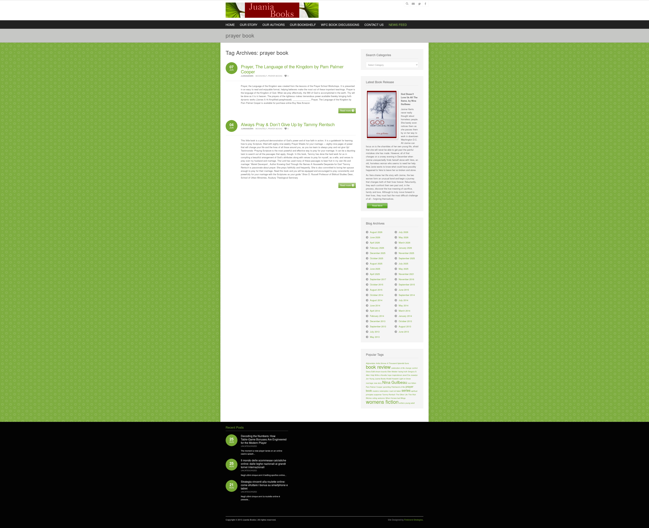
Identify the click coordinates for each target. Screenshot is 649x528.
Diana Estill (370, 371)
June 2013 (404, 331)
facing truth (402, 371)
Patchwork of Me (398, 387)
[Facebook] (425, 4)
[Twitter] (419, 4)
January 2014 (405, 316)
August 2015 (376, 289)
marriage (369, 383)
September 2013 (378, 326)
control (414, 368)
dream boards (381, 371)
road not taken (395, 391)
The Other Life (402, 394)
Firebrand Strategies (413, 519)
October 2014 (376, 295)
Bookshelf (261, 75)
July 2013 (374, 331)
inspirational (397, 375)
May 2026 (403, 237)
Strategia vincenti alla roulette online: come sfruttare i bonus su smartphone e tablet (264, 485)
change (408, 368)
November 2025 (406, 253)
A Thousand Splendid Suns (398, 363)
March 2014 (404, 310)
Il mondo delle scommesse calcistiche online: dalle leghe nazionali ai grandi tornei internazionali (263, 463)
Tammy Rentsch (388, 394)
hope (390, 375)
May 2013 (375, 336)
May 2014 (403, 305)
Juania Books (380, 378)
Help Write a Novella (378, 375)
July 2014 (403, 300)
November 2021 (406, 274)
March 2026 (404, 242)
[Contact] (413, 4)
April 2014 (375, 310)
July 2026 (403, 232)
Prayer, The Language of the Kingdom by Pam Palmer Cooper (292, 69)
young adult (410, 403)
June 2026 (375, 237)
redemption (384, 391)
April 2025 (375, 274)
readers (375, 391)
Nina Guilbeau (394, 382)
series (406, 390)
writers (402, 403)
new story (378, 383)
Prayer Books (275, 75)
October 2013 (405, 321)
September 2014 (407, 295)
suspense (378, 394)
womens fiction (382, 401)
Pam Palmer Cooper (374, 387)
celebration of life (398, 368)
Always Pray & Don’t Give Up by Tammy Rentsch (288, 124)
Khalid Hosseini (392, 378)
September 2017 (378, 279)
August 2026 (376, 232)
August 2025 (376, 263)
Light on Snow (405, 378)
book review (378, 366)
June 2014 (375, 305)
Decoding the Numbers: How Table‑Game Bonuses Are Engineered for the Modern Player (263, 439)
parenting (387, 387)
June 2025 (375, 268)
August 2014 (376, 300)
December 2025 (377, 253)
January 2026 (405, 247)
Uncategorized (249, 446)
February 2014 (377, 316)
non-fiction (412, 383)
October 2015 (376, 284)
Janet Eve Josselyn (410, 375)
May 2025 (403, 268)
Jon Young (370, 378)
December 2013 (377, 321)
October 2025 (376, 258)
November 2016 (406, 279)
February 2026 (377, 247)
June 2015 (404, 289)
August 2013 (405, 326)
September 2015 (407, 284)
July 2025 (403, 263)
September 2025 (407, 258)
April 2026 (375, 242)
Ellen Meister (392, 371)
